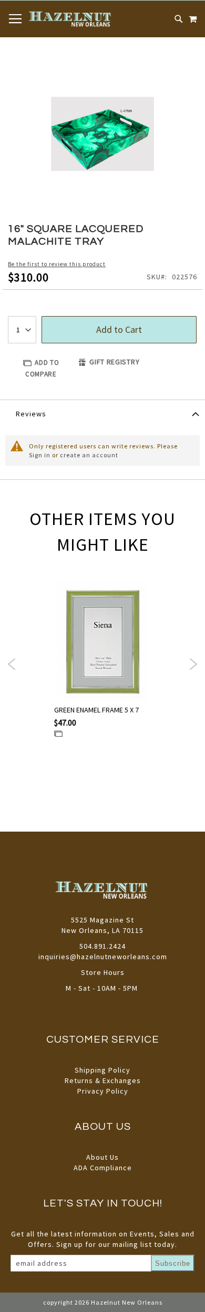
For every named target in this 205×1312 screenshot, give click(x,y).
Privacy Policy (102, 1091)
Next (193, 664)
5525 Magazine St (102, 920)
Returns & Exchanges (103, 1080)
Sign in (39, 455)
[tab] (102, 413)
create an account (89, 455)
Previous (12, 664)
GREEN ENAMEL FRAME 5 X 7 (96, 710)
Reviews (31, 413)
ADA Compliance (103, 1167)
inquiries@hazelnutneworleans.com (102, 956)
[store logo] (70, 19)
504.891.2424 (102, 946)
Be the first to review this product (57, 264)
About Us (102, 1157)
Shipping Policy (102, 1070)
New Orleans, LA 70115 (103, 930)
